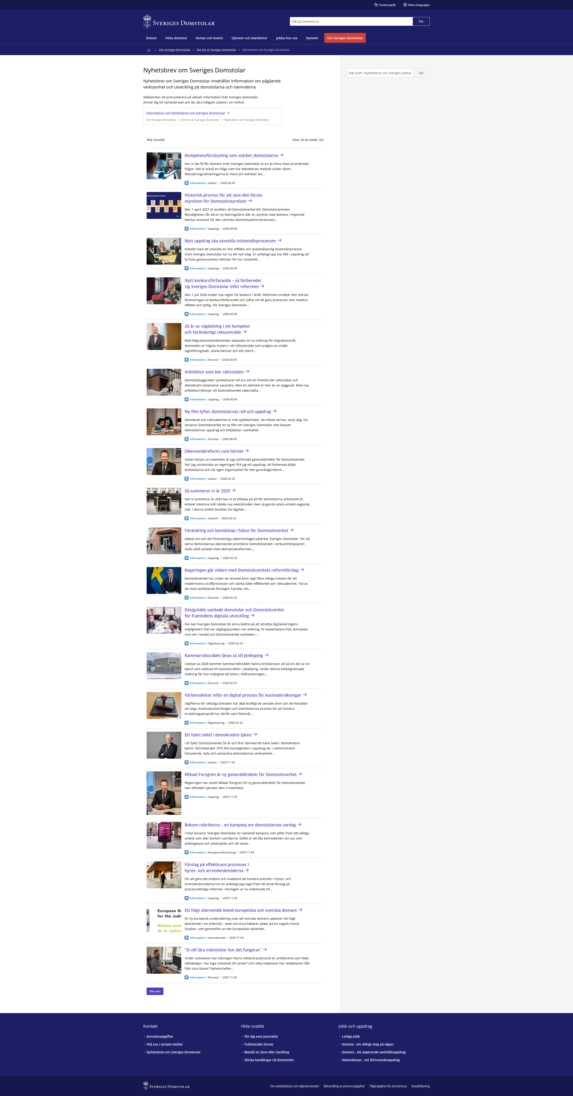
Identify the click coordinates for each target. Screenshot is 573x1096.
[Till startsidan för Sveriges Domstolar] (179, 21)
